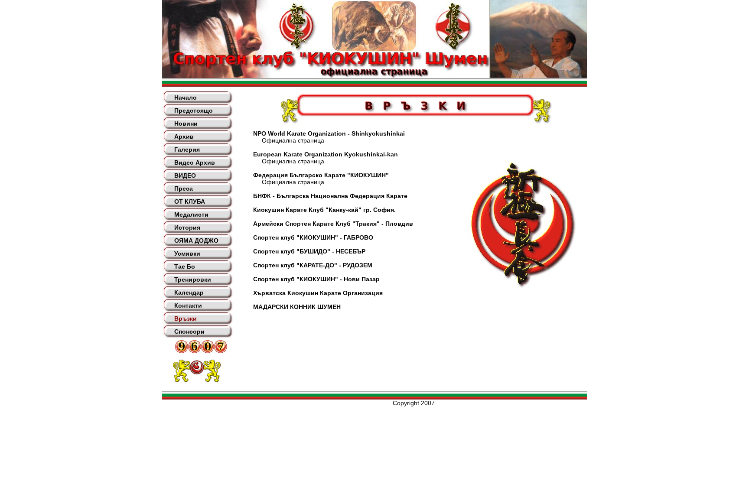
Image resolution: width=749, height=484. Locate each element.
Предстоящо (193, 110)
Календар (189, 292)
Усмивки (187, 253)
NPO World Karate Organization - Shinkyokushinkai (329, 133)
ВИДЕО (185, 175)
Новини (186, 123)
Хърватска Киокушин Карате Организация (318, 292)
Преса (183, 188)
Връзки (185, 318)
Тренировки (192, 279)
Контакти (188, 305)
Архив (184, 136)
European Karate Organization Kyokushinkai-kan (325, 154)
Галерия (187, 149)
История (187, 227)
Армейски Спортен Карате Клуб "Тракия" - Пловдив (333, 223)
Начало (185, 97)
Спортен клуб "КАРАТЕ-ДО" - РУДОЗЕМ (312, 265)
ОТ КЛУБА (189, 201)
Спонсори (189, 331)
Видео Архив (194, 162)
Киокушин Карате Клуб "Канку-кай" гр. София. (324, 209)
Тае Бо (184, 266)
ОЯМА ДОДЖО (196, 240)
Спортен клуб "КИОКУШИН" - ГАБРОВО (313, 237)
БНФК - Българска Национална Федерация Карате (330, 195)
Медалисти (191, 214)
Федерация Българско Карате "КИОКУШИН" (321, 175)
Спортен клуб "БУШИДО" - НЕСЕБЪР (309, 251)
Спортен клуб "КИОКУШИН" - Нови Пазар (316, 279)
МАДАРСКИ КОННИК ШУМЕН (297, 306)
